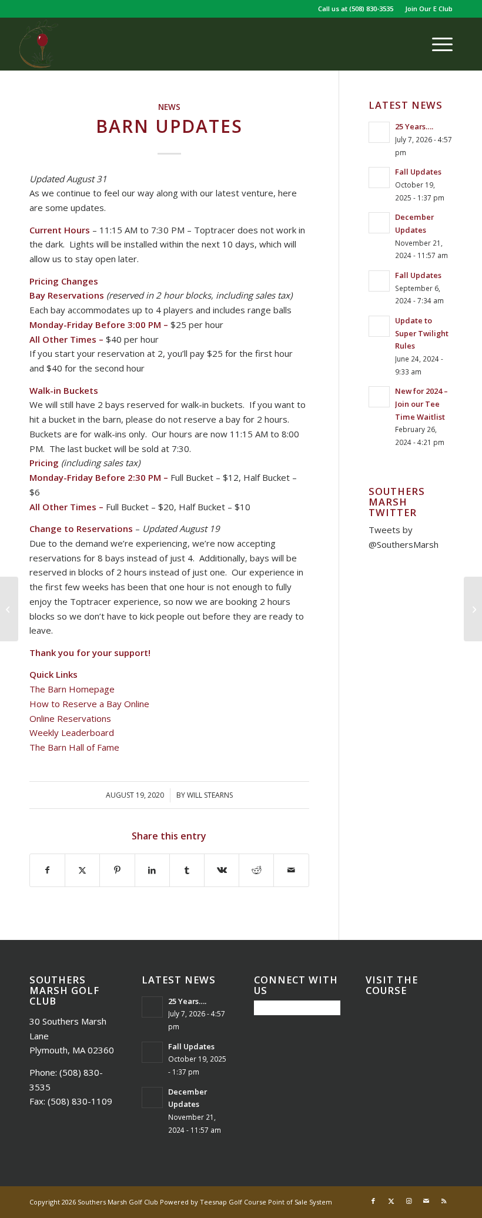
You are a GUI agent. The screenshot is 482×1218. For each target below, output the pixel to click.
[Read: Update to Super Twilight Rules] (379, 326)
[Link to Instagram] (408, 1201)
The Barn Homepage (72, 689)
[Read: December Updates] (379, 222)
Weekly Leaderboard (71, 732)
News (169, 107)
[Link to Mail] (426, 1201)
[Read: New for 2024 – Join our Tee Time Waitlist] (379, 396)
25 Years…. (414, 126)
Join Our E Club (429, 8)
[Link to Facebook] (373, 1201)
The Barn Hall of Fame (74, 747)
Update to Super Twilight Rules (421, 333)
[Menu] (436, 44)
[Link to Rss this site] (444, 1201)
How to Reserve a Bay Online (89, 704)
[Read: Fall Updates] (379, 177)
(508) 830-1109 (80, 1101)
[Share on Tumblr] (187, 870)
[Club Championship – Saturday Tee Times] (9, 609)
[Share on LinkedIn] (152, 870)
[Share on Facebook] (47, 870)
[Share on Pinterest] (117, 870)
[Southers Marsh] (38, 44)
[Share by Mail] (291, 870)
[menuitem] (426, 9)
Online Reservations (70, 718)
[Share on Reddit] (256, 870)
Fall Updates (418, 171)
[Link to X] (391, 1201)
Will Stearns (210, 795)
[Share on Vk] (222, 870)
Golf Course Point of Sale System (280, 1201)
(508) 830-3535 (371, 8)
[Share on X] (82, 870)
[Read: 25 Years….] (379, 132)
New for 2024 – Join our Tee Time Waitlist (421, 403)
